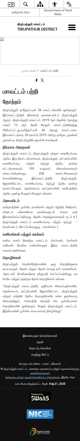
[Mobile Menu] (72, 27)
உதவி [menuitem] (40, 342)
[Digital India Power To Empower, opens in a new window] (40, 432)
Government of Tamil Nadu (58, 12)
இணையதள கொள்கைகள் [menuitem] (40, 335)
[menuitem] (10, 4)
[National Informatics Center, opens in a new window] (40, 414)
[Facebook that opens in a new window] (36, 81)
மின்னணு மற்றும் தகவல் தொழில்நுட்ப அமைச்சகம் (32, 377)
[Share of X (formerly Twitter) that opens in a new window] (42, 81)
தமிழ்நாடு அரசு (21, 12)
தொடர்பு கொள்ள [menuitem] (40, 348)
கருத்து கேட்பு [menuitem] (40, 354)
